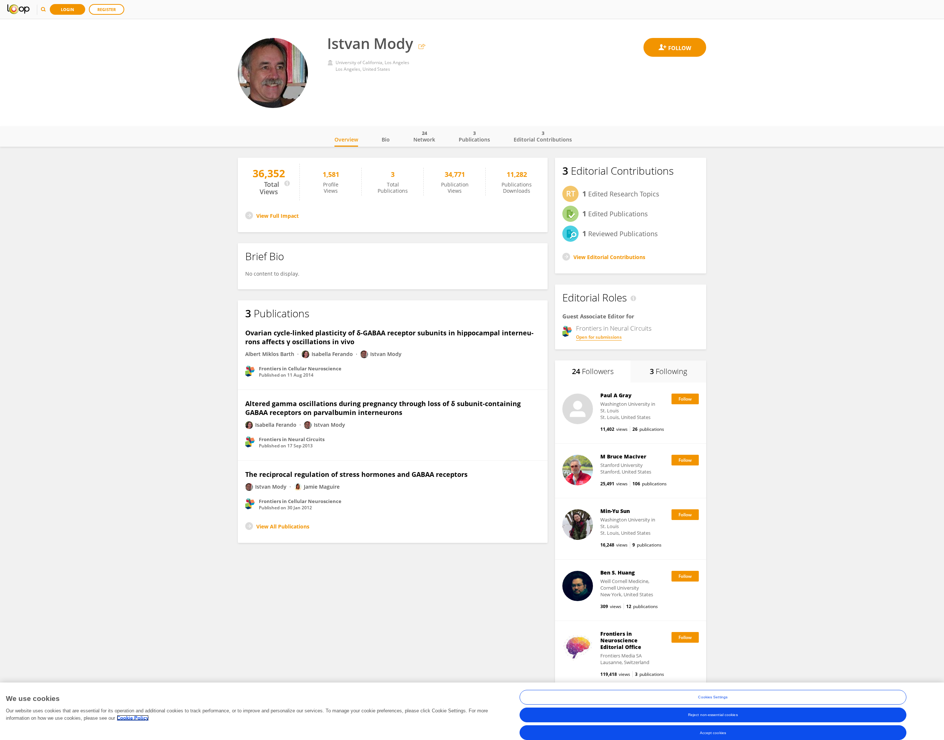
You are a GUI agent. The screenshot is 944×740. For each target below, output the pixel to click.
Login (67, 9)
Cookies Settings (713, 697)
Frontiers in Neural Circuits (614, 328)
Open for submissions (599, 337)
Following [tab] (668, 371)
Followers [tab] (593, 371)
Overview (346, 139)
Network (424, 136)
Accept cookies (713, 732)
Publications (474, 136)
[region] (472, 711)
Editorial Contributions (543, 136)
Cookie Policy (133, 717)
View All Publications (282, 526)
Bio (386, 139)
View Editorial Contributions (609, 257)
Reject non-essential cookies (713, 715)
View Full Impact (277, 215)
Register (106, 9)
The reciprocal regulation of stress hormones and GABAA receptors (356, 474)
